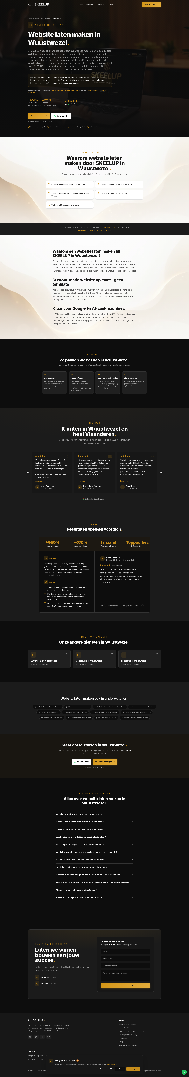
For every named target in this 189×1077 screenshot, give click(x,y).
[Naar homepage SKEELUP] (36, 1020)
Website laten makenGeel (53, 718)
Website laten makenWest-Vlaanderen (111, 707)
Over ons (100, 4)
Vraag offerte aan (38, 116)
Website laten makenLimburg (78, 707)
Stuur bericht (62, 116)
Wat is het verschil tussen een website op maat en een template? (86, 852)
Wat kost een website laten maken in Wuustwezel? (80, 822)
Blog (121, 1042)
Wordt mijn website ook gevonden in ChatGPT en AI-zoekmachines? (88, 875)
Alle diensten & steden (128, 1045)
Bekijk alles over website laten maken (65, 90)
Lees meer (39, 481)
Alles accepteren (133, 1069)
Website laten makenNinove (76, 712)
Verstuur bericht (124, 986)
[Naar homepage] (39, 4)
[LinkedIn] (30, 1037)
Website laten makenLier (107, 718)
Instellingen (120, 1069)
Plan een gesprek (151, 4)
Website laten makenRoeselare (105, 712)
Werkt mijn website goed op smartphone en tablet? (80, 844)
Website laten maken (42, 19)
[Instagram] (36, 1037)
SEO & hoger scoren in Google (131, 1031)
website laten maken (108, 227)
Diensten (89, 4)
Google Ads (124, 1028)
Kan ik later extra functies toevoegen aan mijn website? (82, 867)
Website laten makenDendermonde (138, 712)
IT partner (123, 1038)
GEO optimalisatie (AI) (128, 1035)
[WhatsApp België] (48, 1037)
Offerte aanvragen (105, 762)
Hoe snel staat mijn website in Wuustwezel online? (79, 897)
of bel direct (41, 122)
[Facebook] (42, 1037)
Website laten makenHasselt (80, 718)
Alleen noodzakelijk (105, 1069)
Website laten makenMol (50, 712)
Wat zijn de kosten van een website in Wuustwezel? (80, 814)
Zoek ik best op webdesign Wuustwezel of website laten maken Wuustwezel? (92, 882)
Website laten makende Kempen (49, 707)
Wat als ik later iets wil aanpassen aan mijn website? (80, 859)
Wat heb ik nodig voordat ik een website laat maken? (81, 837)
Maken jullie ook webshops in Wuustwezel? (76, 890)
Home (80, 4)
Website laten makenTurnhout (143, 707)
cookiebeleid (111, 1064)
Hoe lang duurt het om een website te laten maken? (80, 829)
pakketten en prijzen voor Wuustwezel (94, 230)
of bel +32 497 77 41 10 (95, 768)
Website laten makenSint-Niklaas (136, 718)
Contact (111, 4)
